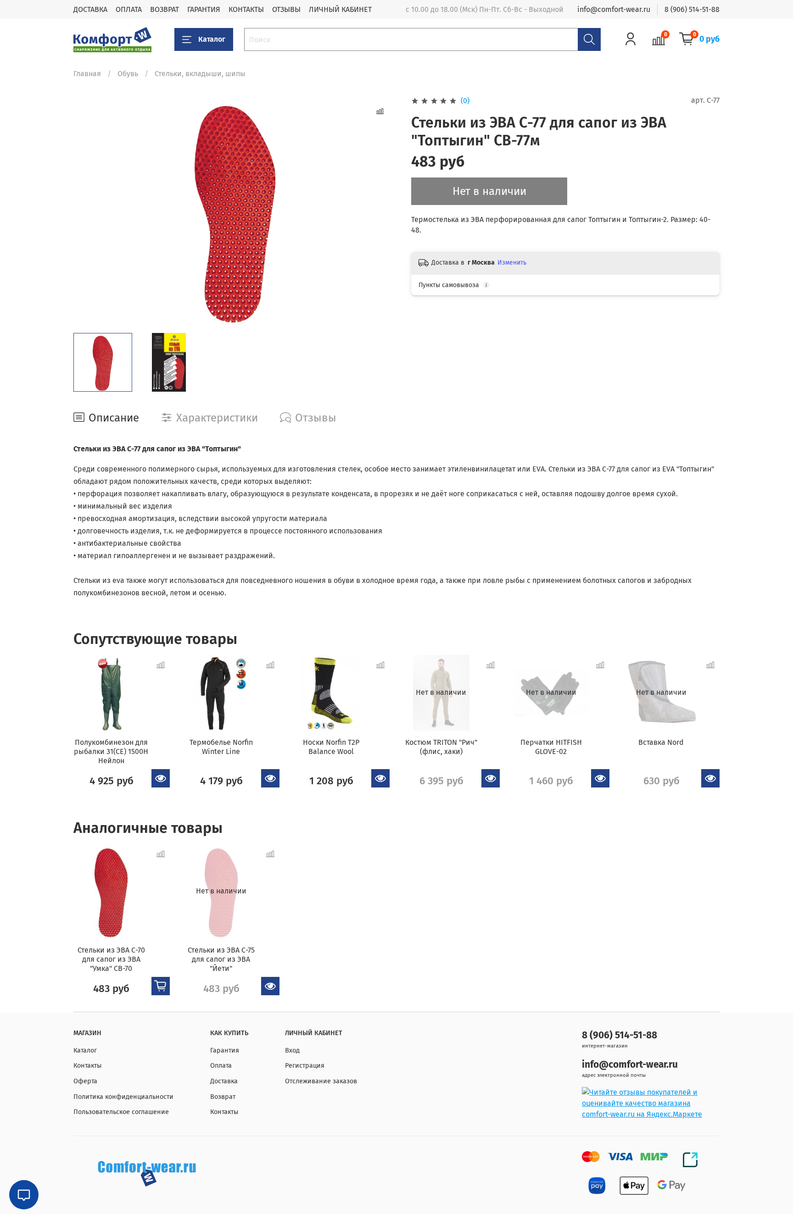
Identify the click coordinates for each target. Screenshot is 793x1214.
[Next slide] (382, 211)
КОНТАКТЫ (246, 9)
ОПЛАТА (129, 9)
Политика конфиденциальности (123, 1097)
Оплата (221, 1066)
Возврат (222, 1097)
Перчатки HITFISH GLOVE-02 (551, 747)
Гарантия (224, 1050)
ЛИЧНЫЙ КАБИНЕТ (340, 9)
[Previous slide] (88, 211)
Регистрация (304, 1066)
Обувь (127, 73)
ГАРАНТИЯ (203, 9)
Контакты (87, 1066)
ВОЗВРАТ (164, 9)
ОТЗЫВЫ (286, 9)
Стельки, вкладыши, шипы (200, 73)
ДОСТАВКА (90, 9)
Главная (87, 73)
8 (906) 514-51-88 (692, 9)
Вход (292, 1050)
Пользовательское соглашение (121, 1112)
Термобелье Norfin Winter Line (221, 747)
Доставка (224, 1081)
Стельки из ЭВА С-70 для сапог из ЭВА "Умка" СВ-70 (111, 959)
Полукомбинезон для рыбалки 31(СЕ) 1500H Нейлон (111, 751)
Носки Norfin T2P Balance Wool (331, 747)
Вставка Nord (661, 742)
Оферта (85, 1081)
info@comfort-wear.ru (613, 9)
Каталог (211, 39)
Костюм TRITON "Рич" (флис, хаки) (441, 747)
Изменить (511, 262)
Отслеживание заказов (321, 1081)
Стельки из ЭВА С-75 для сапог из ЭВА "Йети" (221, 959)
